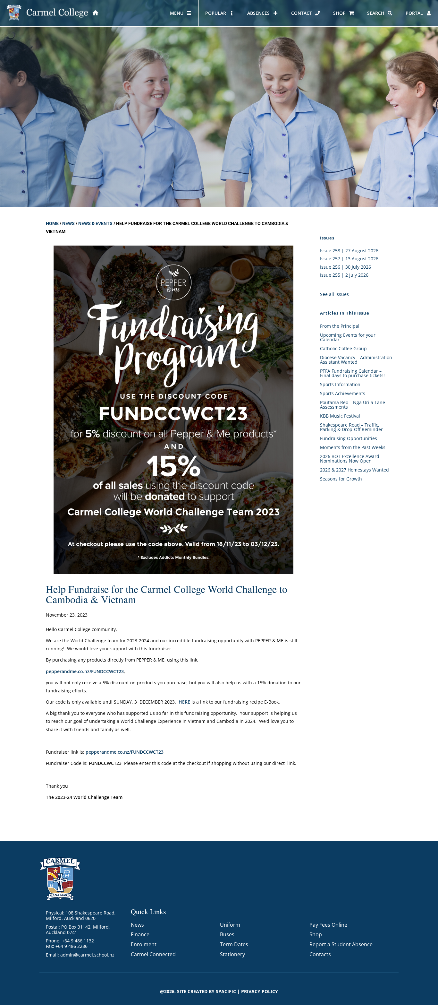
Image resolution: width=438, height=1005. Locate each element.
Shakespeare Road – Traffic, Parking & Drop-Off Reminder (351, 427)
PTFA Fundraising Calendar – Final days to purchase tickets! (352, 373)
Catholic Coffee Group (343, 348)
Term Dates (234, 944)
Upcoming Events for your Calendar (347, 337)
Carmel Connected (153, 954)
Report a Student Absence (341, 944)
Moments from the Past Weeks (352, 447)
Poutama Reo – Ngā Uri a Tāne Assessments (352, 404)
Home (52, 223)
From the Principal (339, 326)
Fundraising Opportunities (348, 438)
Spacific (226, 991)
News (68, 223)
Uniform (230, 924)
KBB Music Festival (340, 416)
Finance (140, 934)
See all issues (334, 294)
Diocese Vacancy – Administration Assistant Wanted (356, 359)
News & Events (95, 223)
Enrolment (143, 944)
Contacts (320, 954)
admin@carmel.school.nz (87, 955)
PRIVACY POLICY (259, 991)
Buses (227, 934)
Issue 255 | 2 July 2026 (344, 275)
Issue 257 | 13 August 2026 (349, 259)
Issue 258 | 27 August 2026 (349, 250)
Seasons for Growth (341, 479)
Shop (315, 934)
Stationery (232, 954)
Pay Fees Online (328, 924)
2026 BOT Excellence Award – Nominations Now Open (351, 458)
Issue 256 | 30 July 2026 (345, 267)
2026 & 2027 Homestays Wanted (354, 470)
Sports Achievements (342, 393)
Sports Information (340, 384)
